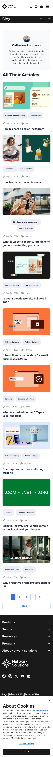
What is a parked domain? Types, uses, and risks (24, 414)
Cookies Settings (26, 744)
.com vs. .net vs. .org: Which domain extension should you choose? (25, 527)
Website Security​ (26, 228)
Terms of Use (32, 694)
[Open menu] (49, 19)
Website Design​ (31, 456)
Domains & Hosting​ (26, 399)
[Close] (49, 700)
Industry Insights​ (12, 569)
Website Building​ (32, 285)
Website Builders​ (12, 285)
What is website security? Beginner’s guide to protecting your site (26, 243)
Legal (5, 694)
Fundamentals (26, 169)
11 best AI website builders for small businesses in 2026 (25, 357)
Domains (8, 399)
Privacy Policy (16, 694)
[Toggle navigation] (48, 6)
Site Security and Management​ (26, 222)
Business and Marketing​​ (15, 115)
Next (24, 606)
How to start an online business (22, 182)
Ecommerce (10, 169)
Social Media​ (36, 115)
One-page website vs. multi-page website (24, 471)
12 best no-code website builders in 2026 (25, 300)
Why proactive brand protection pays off (26, 584)
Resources (29, 569)
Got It (26, 751)
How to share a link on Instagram (23, 129)
